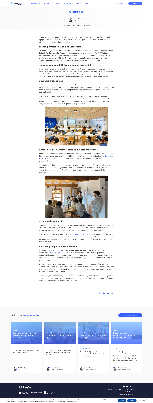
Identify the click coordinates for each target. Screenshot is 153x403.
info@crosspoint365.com (126, 394)
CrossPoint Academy (82, 234)
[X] (100, 293)
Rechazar (131, 400)
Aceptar (122, 400)
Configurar (142, 400)
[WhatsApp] (112, 293)
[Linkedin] (104, 293)
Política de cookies (72, 401)
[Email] (108, 293)
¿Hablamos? (135, 3)
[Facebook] (95, 293)
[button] (34, 3)
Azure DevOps (54, 252)
